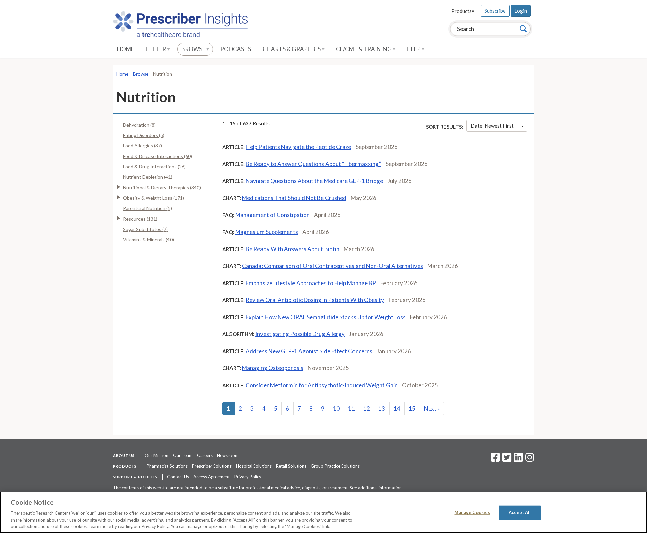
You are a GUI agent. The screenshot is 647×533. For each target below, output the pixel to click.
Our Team (183, 455)
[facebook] (495, 459)
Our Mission (156, 455)
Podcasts (235, 49)
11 (351, 408)
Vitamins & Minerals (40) (148, 239)
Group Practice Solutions (335, 466)
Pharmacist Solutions (167, 466)
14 (397, 408)
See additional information (376, 487)
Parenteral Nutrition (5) (147, 208)
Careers (205, 455)
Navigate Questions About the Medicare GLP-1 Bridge (314, 181)
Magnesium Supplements (266, 231)
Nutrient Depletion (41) (147, 177)
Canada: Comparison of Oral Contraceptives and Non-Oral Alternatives (332, 265)
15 (412, 408)
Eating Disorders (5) (143, 135)
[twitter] (506, 459)
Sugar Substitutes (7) (145, 229)
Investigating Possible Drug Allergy (300, 333)
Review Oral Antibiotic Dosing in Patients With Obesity (315, 299)
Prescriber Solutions (212, 466)
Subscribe (495, 11)
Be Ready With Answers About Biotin (292, 249)
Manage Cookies (472, 512)
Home (125, 49)
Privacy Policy (247, 476)
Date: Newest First (492, 126)
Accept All (520, 512)
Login (520, 11)
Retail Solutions (291, 466)
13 (381, 408)
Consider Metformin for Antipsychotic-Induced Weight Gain (322, 385)
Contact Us (178, 476)
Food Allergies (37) (142, 145)
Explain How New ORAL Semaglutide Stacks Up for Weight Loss (326, 317)
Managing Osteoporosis (272, 367)
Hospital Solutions (254, 466)
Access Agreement (211, 476)
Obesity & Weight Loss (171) (153, 198)
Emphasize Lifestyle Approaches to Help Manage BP (311, 283)
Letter (156, 49)
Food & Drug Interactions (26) (154, 166)
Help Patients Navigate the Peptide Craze (298, 147)
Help (414, 49)
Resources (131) (140, 219)
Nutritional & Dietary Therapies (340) (162, 187)
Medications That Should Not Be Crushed (294, 197)
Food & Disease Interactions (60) (157, 156)
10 (336, 408)
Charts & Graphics (292, 49)
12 (366, 408)
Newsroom (228, 455)
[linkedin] (518, 459)
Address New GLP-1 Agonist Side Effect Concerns (309, 351)
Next (432, 408)
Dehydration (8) (139, 125)
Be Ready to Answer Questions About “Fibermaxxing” (313, 163)
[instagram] (529, 459)
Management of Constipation (272, 215)
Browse (193, 49)
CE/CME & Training (364, 49)
